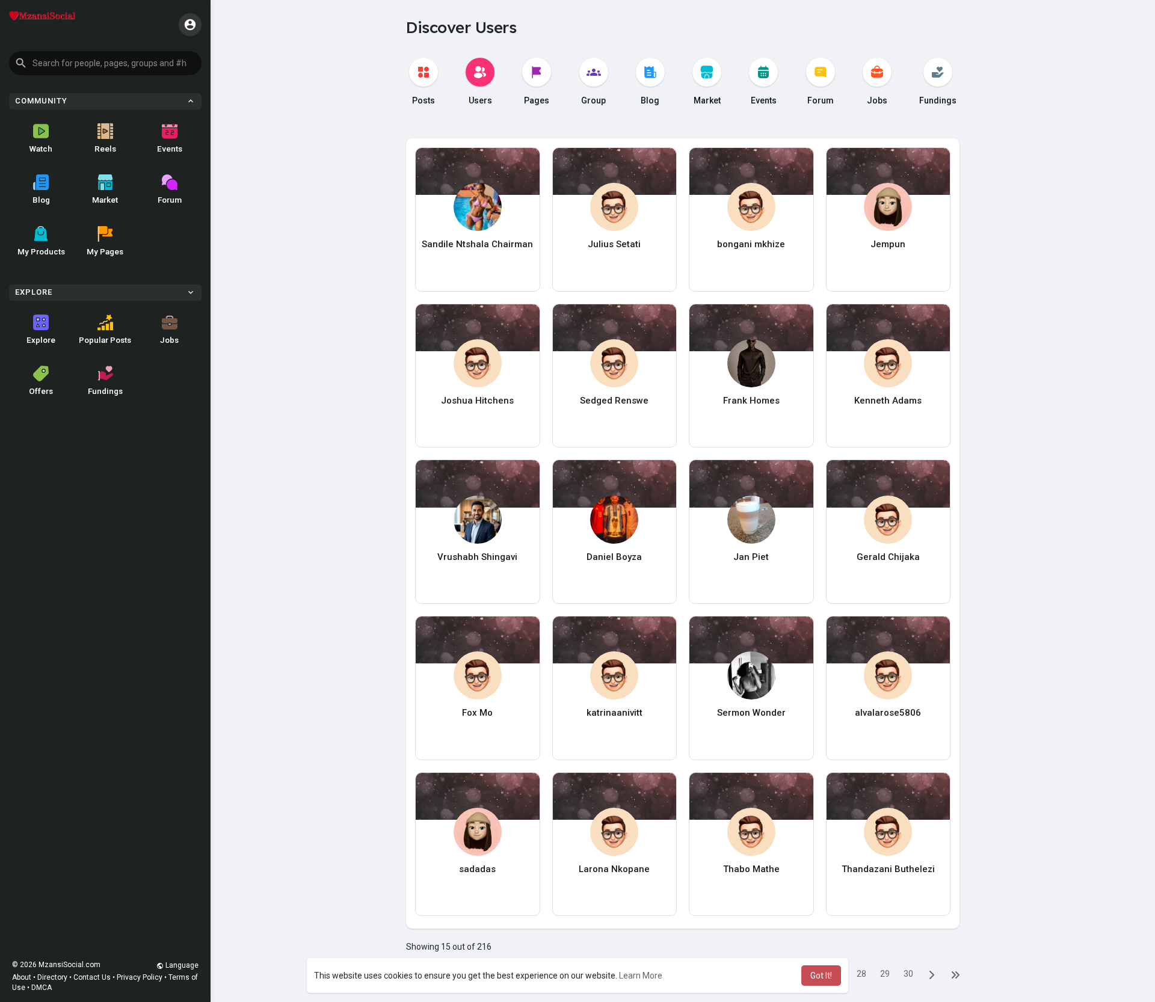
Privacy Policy (139, 977)
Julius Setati (614, 244)
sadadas (477, 869)
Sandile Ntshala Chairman (477, 244)
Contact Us (92, 977)
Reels (105, 148)
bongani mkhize (751, 244)
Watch (40, 148)
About (21, 977)
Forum (170, 199)
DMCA (41, 987)
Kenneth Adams (888, 400)
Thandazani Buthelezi (888, 869)
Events (169, 148)
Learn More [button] (640, 975)
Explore (40, 340)
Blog (41, 199)
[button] (105, 63)
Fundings (105, 391)
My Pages (105, 251)
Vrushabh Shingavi (477, 557)
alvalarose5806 (888, 712)
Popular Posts (105, 340)
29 (885, 974)
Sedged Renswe (614, 400)
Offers (41, 391)
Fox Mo (477, 712)
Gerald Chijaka (888, 557)
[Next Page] (931, 974)
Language (181, 965)
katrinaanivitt (614, 712)
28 (861, 974)
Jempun (887, 244)
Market (105, 199)
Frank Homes (751, 400)
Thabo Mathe (751, 869)
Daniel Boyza (614, 557)
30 (908, 974)
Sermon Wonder (751, 712)
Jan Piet (751, 557)
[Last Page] (955, 974)
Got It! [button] (821, 975)
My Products (41, 251)
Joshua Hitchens (477, 400)
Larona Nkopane (614, 869)
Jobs (169, 340)
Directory (52, 977)
